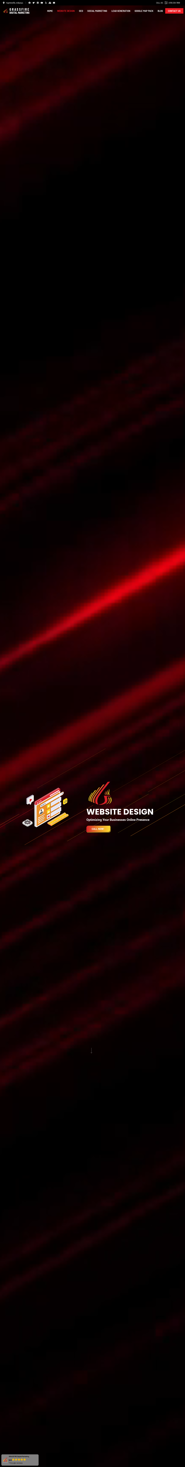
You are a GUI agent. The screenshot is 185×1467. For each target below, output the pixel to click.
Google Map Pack (144, 10)
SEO (81, 10)
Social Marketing (97, 10)
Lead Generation (120, 10)
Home (50, 10)
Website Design (66, 10)
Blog (160, 10)
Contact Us (174, 10)
